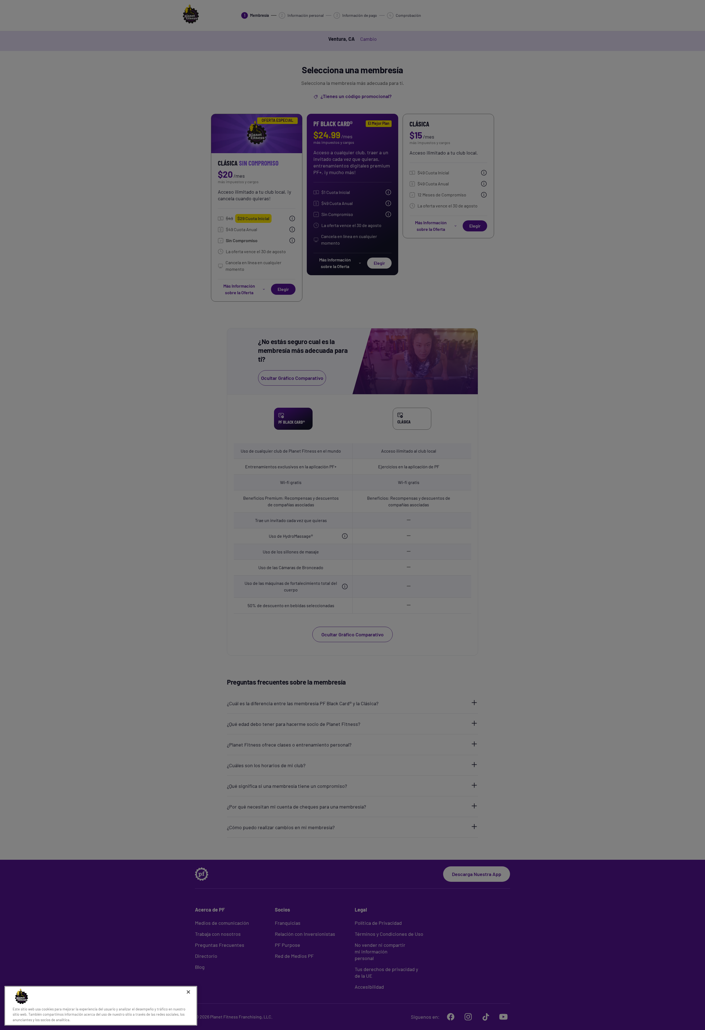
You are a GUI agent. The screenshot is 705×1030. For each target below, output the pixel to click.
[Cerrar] (188, 992)
